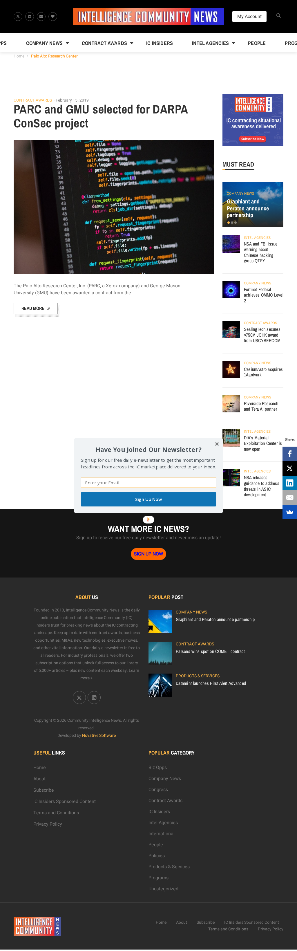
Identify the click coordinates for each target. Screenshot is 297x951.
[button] (148, 449)
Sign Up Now (148, 499)
